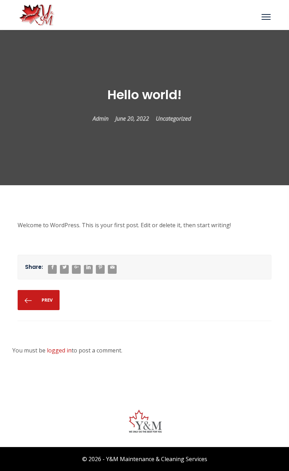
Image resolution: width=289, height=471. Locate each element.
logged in (59, 350)
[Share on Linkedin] (88, 267)
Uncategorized (173, 118)
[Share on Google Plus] (76, 267)
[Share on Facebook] (52, 267)
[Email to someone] (112, 267)
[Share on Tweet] (64, 267)
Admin (101, 118)
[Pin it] (100, 267)
